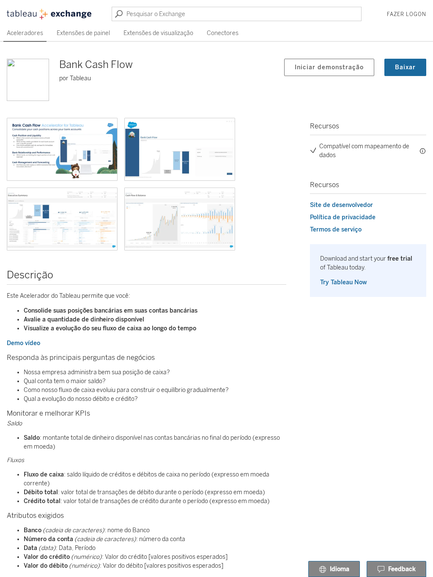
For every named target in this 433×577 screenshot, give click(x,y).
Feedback (402, 569)
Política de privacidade (342, 217)
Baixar (405, 67)
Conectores (222, 33)
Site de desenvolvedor (341, 205)
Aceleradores (25, 33)
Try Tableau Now (343, 282)
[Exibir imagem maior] (62, 149)
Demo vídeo (23, 343)
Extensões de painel (83, 33)
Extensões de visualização (158, 33)
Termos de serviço (336, 229)
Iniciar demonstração (329, 67)
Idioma (339, 569)
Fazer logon (406, 14)
